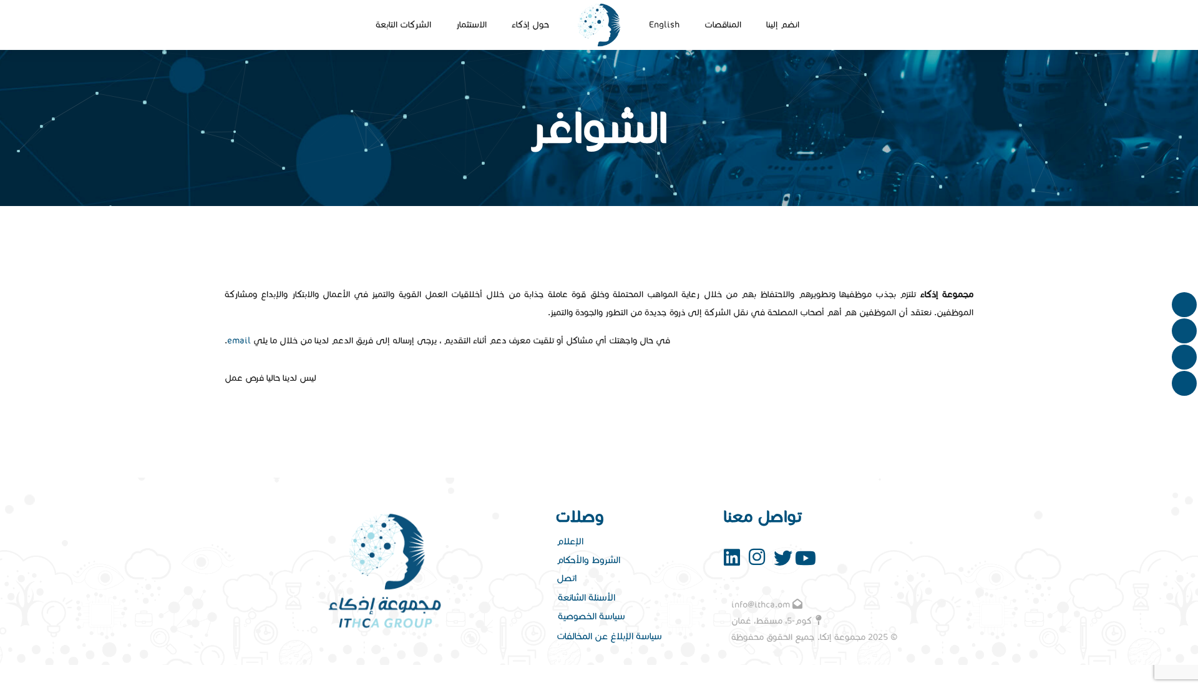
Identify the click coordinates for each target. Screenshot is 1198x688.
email (239, 340)
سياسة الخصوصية (591, 616)
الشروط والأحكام (588, 560)
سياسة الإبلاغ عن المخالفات (609, 636)
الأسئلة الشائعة (586, 597)
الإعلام (570, 541)
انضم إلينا (782, 24)
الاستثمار (471, 24)
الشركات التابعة (403, 24)
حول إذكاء (530, 24)
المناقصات (722, 24)
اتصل (567, 578)
